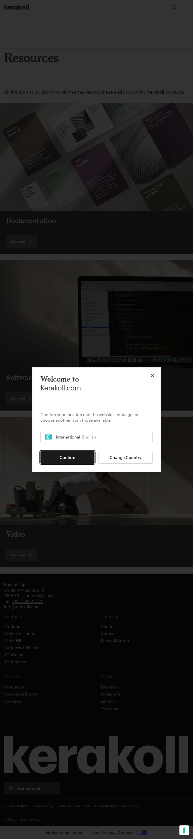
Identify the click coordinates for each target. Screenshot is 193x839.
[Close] (153, 376)
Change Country (125, 457)
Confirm (67, 457)
